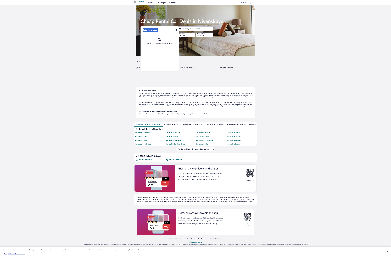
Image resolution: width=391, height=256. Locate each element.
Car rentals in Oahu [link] (202, 144)
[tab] (148, 124)
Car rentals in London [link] (233, 132)
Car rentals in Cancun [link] (172, 136)
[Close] (388, 251)
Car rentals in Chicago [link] (233, 144)
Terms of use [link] (178, 238)
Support (243, 2)
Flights (163, 3)
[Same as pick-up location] (195, 28)
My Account (253, 3)
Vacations (172, 3)
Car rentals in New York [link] (173, 132)
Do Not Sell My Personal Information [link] (204, 238)
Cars (157, 3)
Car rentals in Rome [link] (141, 140)
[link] (150, 159)
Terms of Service (20, 254)
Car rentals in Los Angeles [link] (234, 136)
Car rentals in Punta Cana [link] (173, 140)
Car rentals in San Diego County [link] (175, 144)
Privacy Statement (9, 254)
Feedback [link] (217, 238)
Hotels (150, 3)
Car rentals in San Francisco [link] (143, 144)
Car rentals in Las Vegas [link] (142, 132)
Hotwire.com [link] (140, 61)
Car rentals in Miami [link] (202, 136)
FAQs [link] (191, 238)
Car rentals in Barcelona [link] (234, 140)
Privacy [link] (171, 238)
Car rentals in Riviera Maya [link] (204, 140)
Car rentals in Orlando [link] (203, 132)
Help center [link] (185, 238)
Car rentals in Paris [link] (141, 136)
